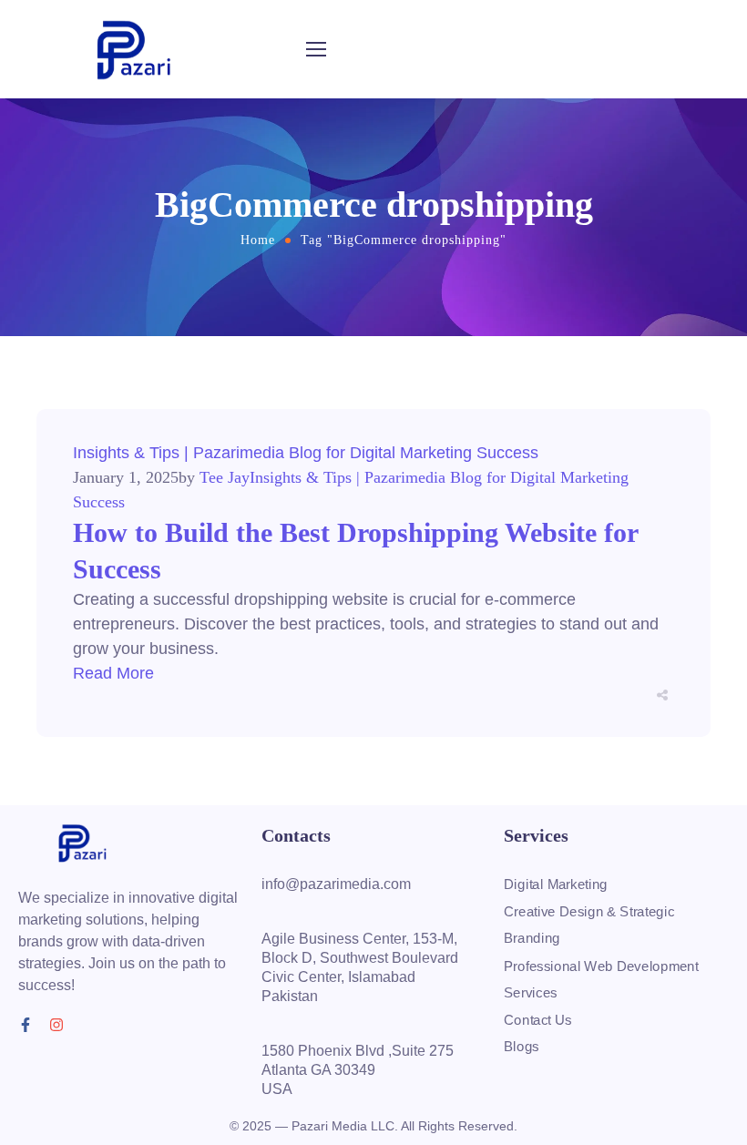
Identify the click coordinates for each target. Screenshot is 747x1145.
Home (257, 240)
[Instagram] (56, 1024)
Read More (113, 673)
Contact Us (538, 1019)
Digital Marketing (556, 884)
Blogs (521, 1046)
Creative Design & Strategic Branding (589, 925)
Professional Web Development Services (601, 979)
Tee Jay (225, 477)
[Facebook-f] (25, 1024)
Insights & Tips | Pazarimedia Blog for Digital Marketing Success (305, 453)
